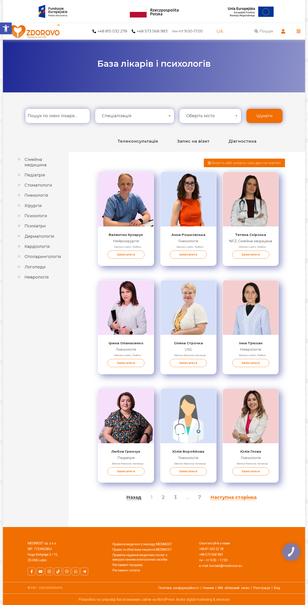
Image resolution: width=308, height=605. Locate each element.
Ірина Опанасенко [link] (126, 343)
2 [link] (163, 497)
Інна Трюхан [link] (250, 343)
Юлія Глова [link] (250, 451)
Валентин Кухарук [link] (126, 235)
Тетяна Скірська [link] (250, 235)
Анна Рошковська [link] (188, 235)
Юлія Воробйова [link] (188, 451)
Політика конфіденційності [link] (179, 588)
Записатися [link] (126, 254)
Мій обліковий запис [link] (234, 588)
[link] (6, 28)
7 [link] (199, 497)
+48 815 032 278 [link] (112, 31)
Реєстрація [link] (261, 588)
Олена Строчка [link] (188, 343)
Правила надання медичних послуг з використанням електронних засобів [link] (140, 557)
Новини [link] (208, 588)
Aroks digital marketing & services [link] (203, 599)
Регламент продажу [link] (128, 565)
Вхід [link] (277, 588)
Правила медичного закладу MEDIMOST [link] (142, 544)
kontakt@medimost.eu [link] (225, 566)
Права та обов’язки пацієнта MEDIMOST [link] (142, 549)
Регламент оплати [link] (126, 570)
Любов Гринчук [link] (125, 451)
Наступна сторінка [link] (233, 497)
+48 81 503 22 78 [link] (211, 549)
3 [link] (175, 497)
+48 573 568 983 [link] (152, 31)
